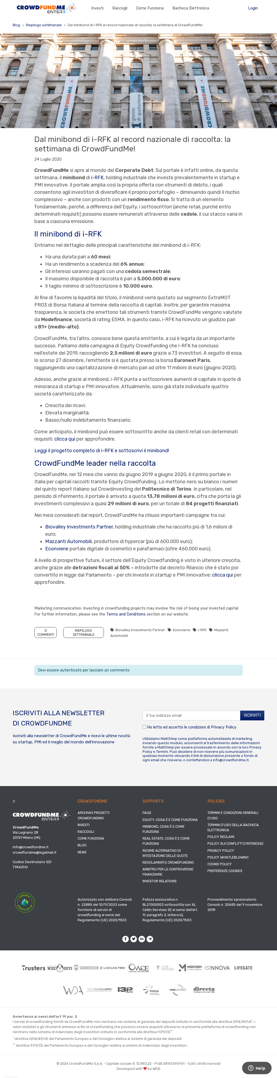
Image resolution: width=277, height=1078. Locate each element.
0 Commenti (45, 632)
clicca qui (64, 439)
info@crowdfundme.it (231, 760)
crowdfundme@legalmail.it (34, 852)
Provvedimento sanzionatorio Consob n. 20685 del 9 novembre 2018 (234, 904)
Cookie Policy (219, 864)
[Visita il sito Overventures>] (164, 968)
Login (253, 8)
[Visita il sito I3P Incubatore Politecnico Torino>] (125, 990)
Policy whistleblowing (228, 857)
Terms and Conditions (126, 614)
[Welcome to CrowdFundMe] (46, 8)
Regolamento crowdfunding (168, 862)
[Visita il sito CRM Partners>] (177, 990)
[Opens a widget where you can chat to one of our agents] (257, 1068)
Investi (97, 8)
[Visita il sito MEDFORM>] (191, 967)
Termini (162, 752)
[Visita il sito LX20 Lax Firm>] (112, 968)
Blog (16, 25)
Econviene (56, 549)
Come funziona (150, 8)
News (82, 852)
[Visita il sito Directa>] (204, 989)
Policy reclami (220, 837)
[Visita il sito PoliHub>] (151, 990)
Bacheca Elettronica (190, 8)
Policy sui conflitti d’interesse (235, 843)
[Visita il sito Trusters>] (33, 968)
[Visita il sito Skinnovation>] (86, 968)
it (14, 802)
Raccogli (119, 8)
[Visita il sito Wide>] (138, 968)
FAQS (147, 813)
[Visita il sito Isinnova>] (217, 968)
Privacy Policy (223, 727)
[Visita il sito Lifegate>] (243, 968)
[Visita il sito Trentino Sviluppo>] (99, 989)
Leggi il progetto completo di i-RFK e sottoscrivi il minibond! (101, 451)
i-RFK (97, 178)
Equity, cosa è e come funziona (170, 820)
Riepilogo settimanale (44, 25)
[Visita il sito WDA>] (72, 990)
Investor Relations (160, 881)
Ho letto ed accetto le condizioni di (191, 727)
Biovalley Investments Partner (79, 527)
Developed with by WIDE (138, 1069)
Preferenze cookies (224, 871)
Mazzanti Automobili (68, 541)
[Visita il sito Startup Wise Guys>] (59, 968)
